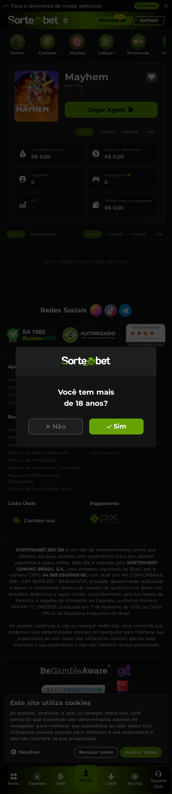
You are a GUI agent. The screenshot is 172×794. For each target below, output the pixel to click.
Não (59, 426)
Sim (120, 426)
